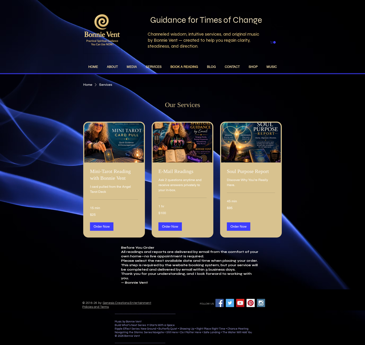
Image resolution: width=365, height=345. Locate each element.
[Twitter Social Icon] (230, 303)
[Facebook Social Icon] (219, 303)
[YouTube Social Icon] (240, 303)
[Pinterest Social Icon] (251, 303)
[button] (101, 226)
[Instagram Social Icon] (261, 303)
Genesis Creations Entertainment (127, 303)
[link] (114, 175)
